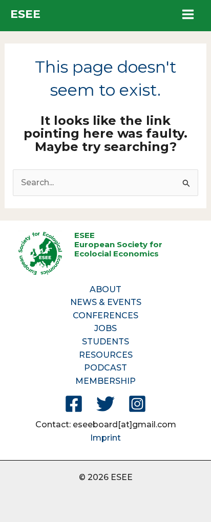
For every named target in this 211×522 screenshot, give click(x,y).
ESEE (25, 14)
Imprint (105, 438)
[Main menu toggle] (188, 14)
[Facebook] (74, 404)
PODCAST (105, 368)
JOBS (105, 328)
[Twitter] (105, 404)
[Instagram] (137, 404)
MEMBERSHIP (105, 381)
